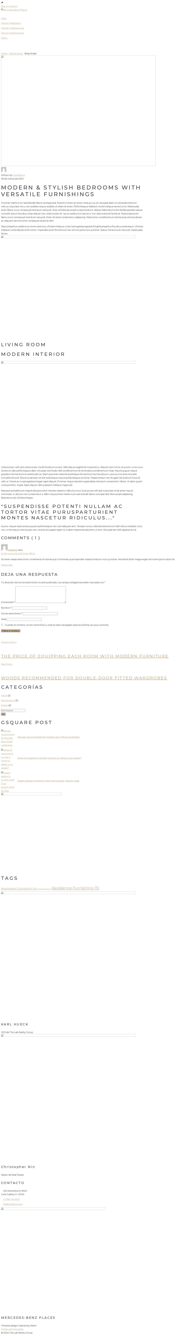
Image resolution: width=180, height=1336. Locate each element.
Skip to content (9, 6)
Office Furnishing (44, 889)
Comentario (8, 602)
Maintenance (16, 53)
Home (4, 53)
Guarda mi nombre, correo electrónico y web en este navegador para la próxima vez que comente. (57, 625)
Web (3, 619)
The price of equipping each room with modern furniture (85, 656)
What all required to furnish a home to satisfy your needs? (49, 758)
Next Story (6, 664)
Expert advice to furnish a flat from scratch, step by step (48, 781)
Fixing (4, 695)
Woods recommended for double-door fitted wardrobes (84, 677)
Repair (4, 705)
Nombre (6, 608)
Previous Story (8, 642)
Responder (7, 565)
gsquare (13, 550)
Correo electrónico (11, 613)
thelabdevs (19, 175)
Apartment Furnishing (19, 888)
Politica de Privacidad (12, 1329)
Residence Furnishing (75, 888)
